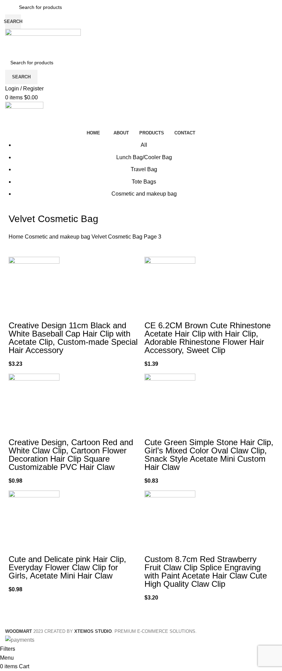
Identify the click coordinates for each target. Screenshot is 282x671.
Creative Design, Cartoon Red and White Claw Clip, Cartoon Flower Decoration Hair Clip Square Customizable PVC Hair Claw (71, 455)
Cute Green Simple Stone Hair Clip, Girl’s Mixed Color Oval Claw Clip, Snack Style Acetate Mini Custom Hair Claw (208, 455)
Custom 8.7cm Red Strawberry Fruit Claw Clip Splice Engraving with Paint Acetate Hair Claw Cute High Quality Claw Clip (205, 571)
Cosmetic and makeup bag (58, 237)
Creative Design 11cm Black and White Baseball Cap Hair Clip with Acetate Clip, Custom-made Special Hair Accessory (73, 338)
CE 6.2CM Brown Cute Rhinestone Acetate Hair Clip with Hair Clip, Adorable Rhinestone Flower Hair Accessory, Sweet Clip (207, 338)
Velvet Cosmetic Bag (117, 237)
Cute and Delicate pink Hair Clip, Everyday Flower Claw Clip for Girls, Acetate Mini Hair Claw (67, 567)
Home (17, 237)
